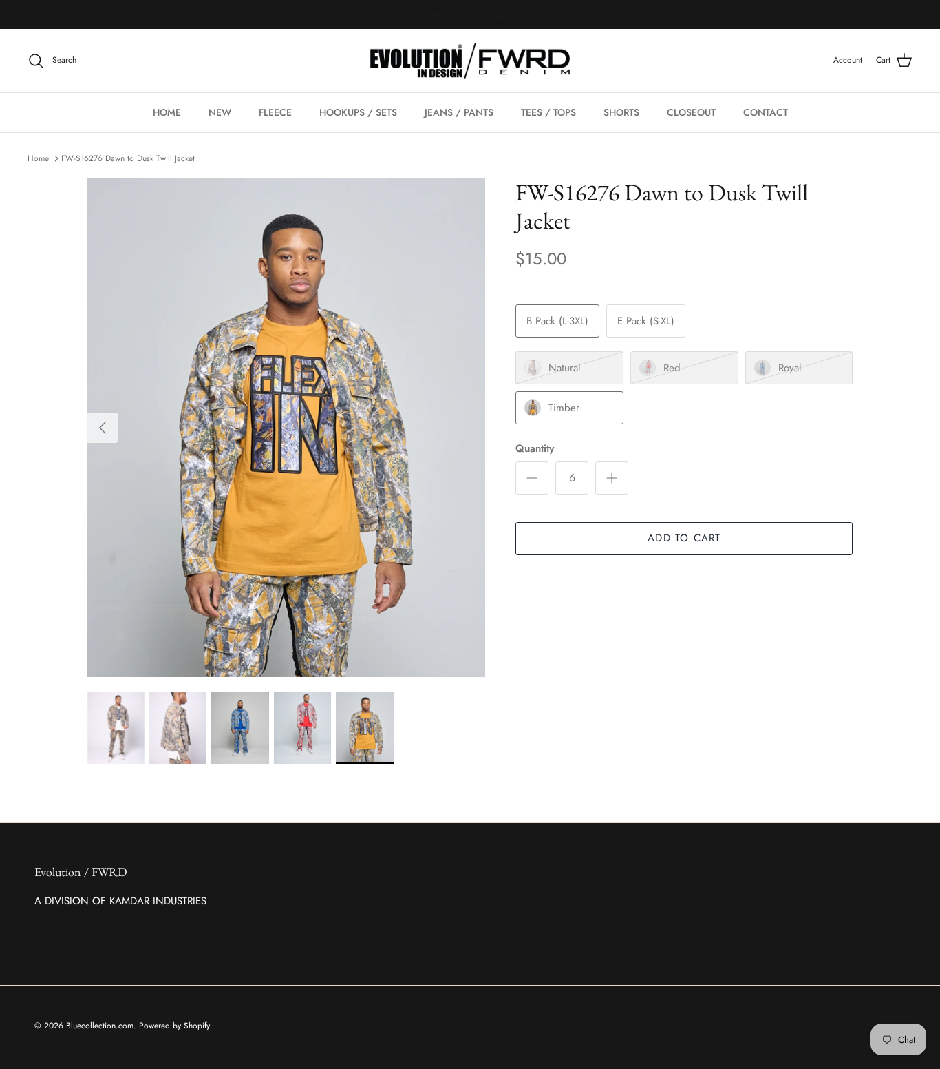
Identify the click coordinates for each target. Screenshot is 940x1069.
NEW (220, 112)
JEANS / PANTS (459, 112)
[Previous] (102, 428)
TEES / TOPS (548, 112)
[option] (286, 427)
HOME (167, 112)
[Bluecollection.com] (470, 61)
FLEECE (275, 112)
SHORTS (621, 112)
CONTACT (765, 112)
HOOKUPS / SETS (358, 112)
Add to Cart (684, 538)
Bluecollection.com (99, 1025)
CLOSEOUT (691, 112)
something (481, 19)
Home (38, 158)
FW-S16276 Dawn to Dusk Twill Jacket (128, 158)
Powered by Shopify (174, 1025)
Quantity (534, 449)
